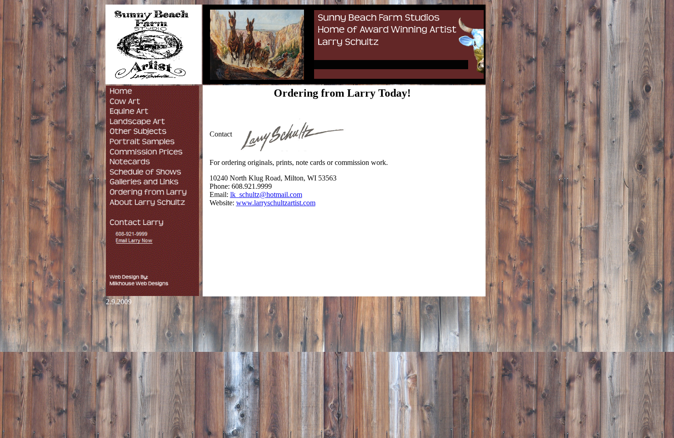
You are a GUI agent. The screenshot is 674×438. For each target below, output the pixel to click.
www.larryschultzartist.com (275, 203)
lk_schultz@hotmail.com (266, 194)
